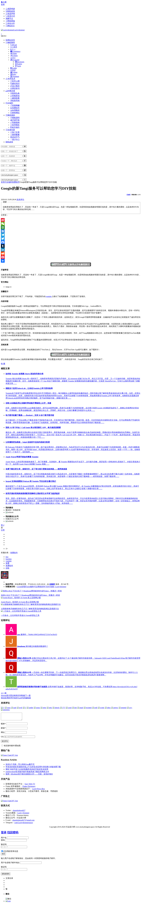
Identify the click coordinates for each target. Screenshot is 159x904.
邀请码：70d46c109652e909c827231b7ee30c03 (37, 634)
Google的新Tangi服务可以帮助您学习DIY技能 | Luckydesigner (41, 587)
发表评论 (20, 200)
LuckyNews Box (38, 789)
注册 (5, 2)
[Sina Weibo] (71, 220)
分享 (3, 530)
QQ (2, 737)
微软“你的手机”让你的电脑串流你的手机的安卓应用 (27, 769)
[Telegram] (71, 235)
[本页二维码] (8, 901)
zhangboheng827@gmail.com (23, 820)
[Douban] (71, 227)
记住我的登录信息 (10, 851)
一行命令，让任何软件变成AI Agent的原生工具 (20, 615)
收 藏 (3, 364)
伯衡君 (52, 584)
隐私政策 (9, 142)
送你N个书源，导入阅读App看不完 (20, 764)
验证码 (4, 844)
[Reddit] (71, 253)
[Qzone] (71, 231)
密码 (3, 840)
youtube (49, 296)
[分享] (71, 261)
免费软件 (16, 182)
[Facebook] (71, 242)
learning (9, 559)
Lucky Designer (23, 813)
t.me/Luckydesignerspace (23, 823)
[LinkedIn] (71, 249)
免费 (7, 563)
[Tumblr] (71, 246)
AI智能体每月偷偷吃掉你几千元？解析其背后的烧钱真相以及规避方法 (30, 609)
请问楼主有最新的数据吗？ (32, 646)
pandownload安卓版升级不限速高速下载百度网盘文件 (27, 772)
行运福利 (8, 182)
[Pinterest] (71, 257)
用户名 (4, 838)
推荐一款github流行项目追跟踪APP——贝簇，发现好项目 (29, 774)
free (7, 557)
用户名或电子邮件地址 (10, 863)
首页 (3, 182)
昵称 (3, 724)
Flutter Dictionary (29, 786)
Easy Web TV (30, 784)
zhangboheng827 (19, 810)
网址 (3, 732)
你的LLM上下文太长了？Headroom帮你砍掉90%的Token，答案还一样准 (30, 595)
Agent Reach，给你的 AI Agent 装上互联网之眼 (20, 602)
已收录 (128, 194)
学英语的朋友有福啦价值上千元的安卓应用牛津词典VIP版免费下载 (33, 767)
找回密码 (12, 832)
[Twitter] (71, 238)
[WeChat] (71, 224)
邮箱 (3, 728)
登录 (3, 4)
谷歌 (7, 568)
